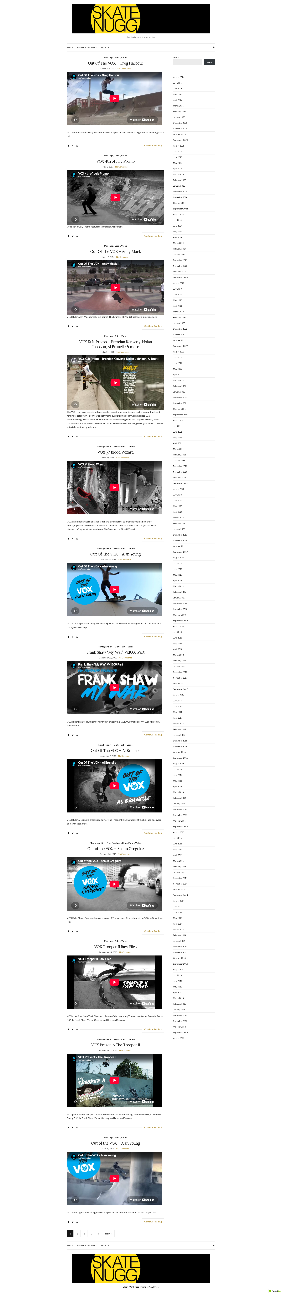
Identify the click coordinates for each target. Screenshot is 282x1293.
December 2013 (180, 947)
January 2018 (179, 666)
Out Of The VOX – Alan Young (115, 554)
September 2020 (180, 483)
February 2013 (179, 1004)
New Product (120, 446)
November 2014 (180, 884)
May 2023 (177, 300)
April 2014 (177, 924)
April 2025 (177, 169)
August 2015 (178, 832)
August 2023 (178, 283)
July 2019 (177, 563)
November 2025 (180, 128)
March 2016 (178, 792)
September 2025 (180, 140)
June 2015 (177, 844)
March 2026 (178, 106)
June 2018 (177, 638)
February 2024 (179, 249)
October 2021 (179, 409)
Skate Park (119, 745)
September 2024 (180, 209)
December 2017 (180, 672)
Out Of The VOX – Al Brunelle (115, 750)
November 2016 (180, 746)
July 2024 (177, 220)
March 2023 (178, 312)
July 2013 (177, 975)
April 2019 (177, 580)
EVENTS (105, 47)
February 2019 (179, 592)
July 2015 (177, 838)
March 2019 (178, 586)
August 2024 (178, 214)
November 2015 (180, 815)
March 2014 (178, 929)
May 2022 (177, 369)
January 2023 (179, 323)
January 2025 (179, 186)
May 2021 (177, 437)
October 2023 (179, 271)
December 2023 (180, 260)
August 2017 (178, 695)
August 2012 (178, 1038)
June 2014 (177, 912)
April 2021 (177, 443)
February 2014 (179, 935)
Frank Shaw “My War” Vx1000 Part (116, 652)
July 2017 (177, 701)
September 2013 (180, 964)
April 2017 (177, 718)
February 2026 (179, 111)
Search (176, 57)
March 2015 (178, 861)
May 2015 (177, 849)
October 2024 (179, 203)
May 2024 (177, 231)
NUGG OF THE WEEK (87, 47)
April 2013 (177, 992)
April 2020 (177, 512)
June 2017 (177, 706)
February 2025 (179, 180)
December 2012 (180, 1015)
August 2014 (178, 901)
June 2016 (177, 775)
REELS (70, 47)
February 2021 (179, 455)
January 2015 (179, 872)
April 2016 (177, 786)
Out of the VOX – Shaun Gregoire (115, 848)
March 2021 (178, 449)
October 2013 (179, 958)
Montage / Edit (111, 57)
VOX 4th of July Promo (115, 161)
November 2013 (180, 952)
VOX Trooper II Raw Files (115, 946)
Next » (108, 1233)
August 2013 (178, 969)
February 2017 (179, 729)
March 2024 (178, 243)
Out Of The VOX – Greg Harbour (115, 63)
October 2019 (179, 546)
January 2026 (179, 117)
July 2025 (177, 151)
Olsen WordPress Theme (134, 1287)
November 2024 (180, 197)
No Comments (124, 68)
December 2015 (180, 809)
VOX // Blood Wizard (116, 452)
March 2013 (178, 998)
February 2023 (179, 317)
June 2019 (177, 569)
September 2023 (180, 277)
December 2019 (180, 535)
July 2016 (177, 769)
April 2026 (177, 100)
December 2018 (180, 603)
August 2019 (178, 558)
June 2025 (177, 157)
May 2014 (177, 918)
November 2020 (180, 472)
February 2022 (179, 386)
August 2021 (178, 420)
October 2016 (179, 752)
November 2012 (180, 1021)
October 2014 (179, 889)
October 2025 (179, 134)
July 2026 (177, 83)
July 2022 (177, 357)
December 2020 (180, 466)
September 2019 (180, 552)
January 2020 (179, 529)
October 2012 (179, 1027)
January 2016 (179, 803)
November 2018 (180, 609)
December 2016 (180, 741)
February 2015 (179, 866)
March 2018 (178, 655)
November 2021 (180, 403)
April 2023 (177, 306)
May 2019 (177, 575)
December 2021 (180, 397)
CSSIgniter (154, 1287)
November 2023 (180, 266)
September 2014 (180, 895)
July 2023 (177, 289)
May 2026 (177, 94)
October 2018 (179, 615)
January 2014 (179, 941)
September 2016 (180, 758)
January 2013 (179, 1009)
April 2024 (177, 237)
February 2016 (179, 798)
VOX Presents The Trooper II (115, 1044)
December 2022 (180, 329)
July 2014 (177, 906)
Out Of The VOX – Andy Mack (115, 251)
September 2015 (180, 826)
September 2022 (180, 346)
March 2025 (178, 174)
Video (124, 57)
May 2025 (177, 163)
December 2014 (180, 878)
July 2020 (177, 495)
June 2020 (177, 500)
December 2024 (180, 191)
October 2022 (179, 340)
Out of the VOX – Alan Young (115, 1143)
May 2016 (177, 781)
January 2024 (179, 254)
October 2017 (179, 683)
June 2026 (177, 88)
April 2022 (177, 374)
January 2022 (179, 392)
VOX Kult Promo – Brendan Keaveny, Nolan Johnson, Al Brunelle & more (115, 344)
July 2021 (177, 426)
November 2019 (180, 540)
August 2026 (178, 77)
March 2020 (178, 517)
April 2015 (177, 855)
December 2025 (180, 123)
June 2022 (177, 363)
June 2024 (177, 226)
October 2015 (179, 821)
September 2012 (180, 1032)
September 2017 (180, 689)
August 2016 (178, 763)
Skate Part (120, 646)
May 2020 (177, 506)
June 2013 (177, 981)
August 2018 (178, 626)
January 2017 (179, 735)
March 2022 (178, 380)
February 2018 (179, 660)
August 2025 (178, 146)
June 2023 (177, 294)
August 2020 (178, 489)
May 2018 (177, 643)
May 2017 (177, 712)
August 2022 (178, 352)
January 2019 (179, 598)
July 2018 (177, 632)
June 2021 (177, 432)
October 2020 (179, 477)
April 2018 (177, 649)
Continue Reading (153, 145)
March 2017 (178, 723)
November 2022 (180, 334)
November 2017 (180, 678)
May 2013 (177, 987)
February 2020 (179, 523)
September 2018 (180, 620)
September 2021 (180, 414)
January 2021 (179, 460)
